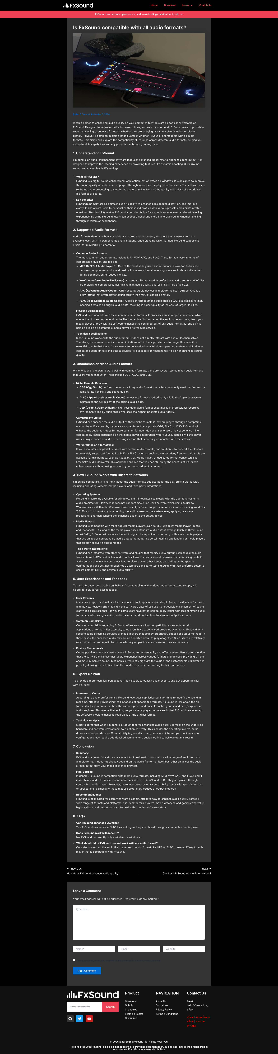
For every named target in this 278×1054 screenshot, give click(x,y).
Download (170, 5)
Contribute (205, 5)
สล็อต (190, 1017)
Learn (185, 5)
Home (154, 5)
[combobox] (84, 1007)
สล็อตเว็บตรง (202, 1017)
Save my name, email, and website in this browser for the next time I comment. (119, 960)
